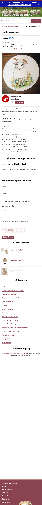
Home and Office (7, 305)
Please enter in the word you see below (15, 221)
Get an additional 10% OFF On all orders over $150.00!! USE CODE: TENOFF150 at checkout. (19, 3)
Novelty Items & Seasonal (10, 331)
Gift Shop (5, 493)
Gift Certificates (7, 302)
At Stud (4, 486)
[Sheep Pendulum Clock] (17, 265)
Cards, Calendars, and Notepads (13, 290)
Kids (3, 313)
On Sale (4, 287)
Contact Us (6, 499)
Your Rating (6, 206)
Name (4, 186)
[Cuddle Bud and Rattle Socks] (17, 254)
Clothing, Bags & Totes (9, 294)
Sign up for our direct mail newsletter (14, 354)
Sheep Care (6, 502)
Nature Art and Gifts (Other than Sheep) (15, 328)
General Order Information (25, 131)
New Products (6, 342)
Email (4, 194)
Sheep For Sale (7, 489)
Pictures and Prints (8, 335)
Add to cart (19, 103)
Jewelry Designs (7, 309)
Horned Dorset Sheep (9, 483)
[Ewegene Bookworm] (17, 275)
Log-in (16, 26)
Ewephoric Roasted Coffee (11, 298)
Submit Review (8, 237)
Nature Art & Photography (11, 324)
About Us (5, 496)
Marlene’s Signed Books (10, 316)
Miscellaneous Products (10, 320)
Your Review (6, 211)
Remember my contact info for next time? (17, 201)
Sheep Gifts (6, 339)
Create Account (7, 26)
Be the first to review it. (21, 49)
